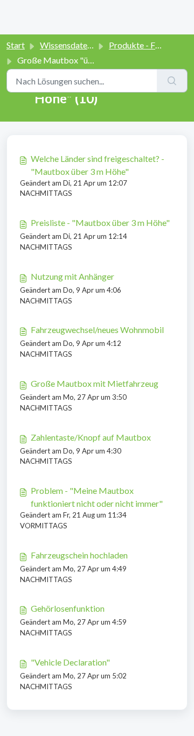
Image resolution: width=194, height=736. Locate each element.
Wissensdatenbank (75, 45)
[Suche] (172, 81)
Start (15, 45)
